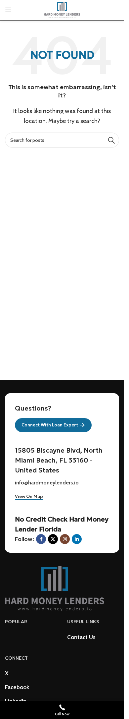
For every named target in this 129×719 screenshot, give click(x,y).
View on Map (29, 496)
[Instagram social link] (65, 539)
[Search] (111, 140)
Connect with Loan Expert (50, 425)
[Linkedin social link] (77, 539)
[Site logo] (62, 9)
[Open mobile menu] (8, 10)
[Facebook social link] (41, 539)
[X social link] (53, 539)
